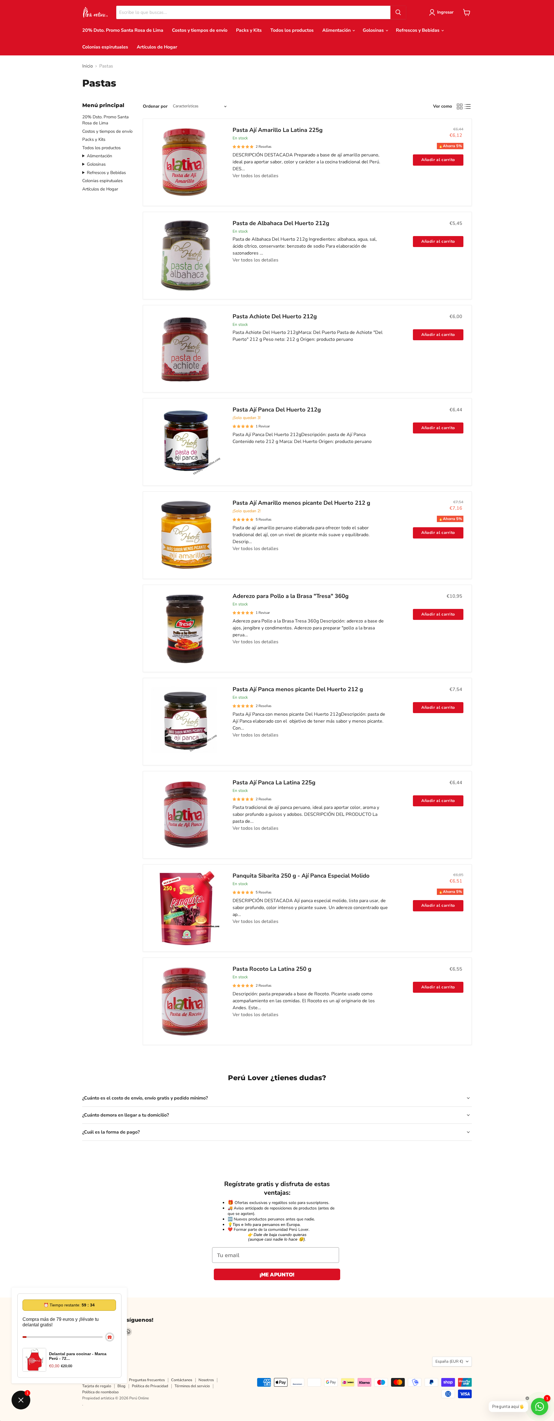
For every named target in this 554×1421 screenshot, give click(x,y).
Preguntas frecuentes (147, 1380)
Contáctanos (181, 1380)
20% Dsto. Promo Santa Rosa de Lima (122, 30)
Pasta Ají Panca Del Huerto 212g (277, 410)
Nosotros (206, 1380)
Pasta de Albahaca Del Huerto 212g (281, 223)
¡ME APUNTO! (277, 1274)
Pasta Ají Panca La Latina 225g (274, 782)
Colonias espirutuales (105, 47)
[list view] (468, 106)
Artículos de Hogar (157, 47)
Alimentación (337, 30)
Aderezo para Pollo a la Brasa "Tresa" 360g (291, 596)
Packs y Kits (249, 30)
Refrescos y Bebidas (418, 30)
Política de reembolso (100, 1392)
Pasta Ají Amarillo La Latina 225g (278, 130)
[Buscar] (398, 12)
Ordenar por (155, 106)
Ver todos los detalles (255, 176)
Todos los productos (292, 30)
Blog (121, 1386)
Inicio (87, 66)
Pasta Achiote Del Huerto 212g (275, 316)
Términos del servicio (192, 1386)
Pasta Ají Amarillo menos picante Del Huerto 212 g (301, 503)
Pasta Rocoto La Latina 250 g (272, 969)
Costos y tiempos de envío (199, 30)
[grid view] (460, 106)
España (449, 1361)
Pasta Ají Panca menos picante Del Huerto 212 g (298, 689)
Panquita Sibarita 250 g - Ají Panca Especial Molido (301, 876)
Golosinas (374, 30)
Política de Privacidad (150, 1386)
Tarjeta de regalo (96, 1386)
